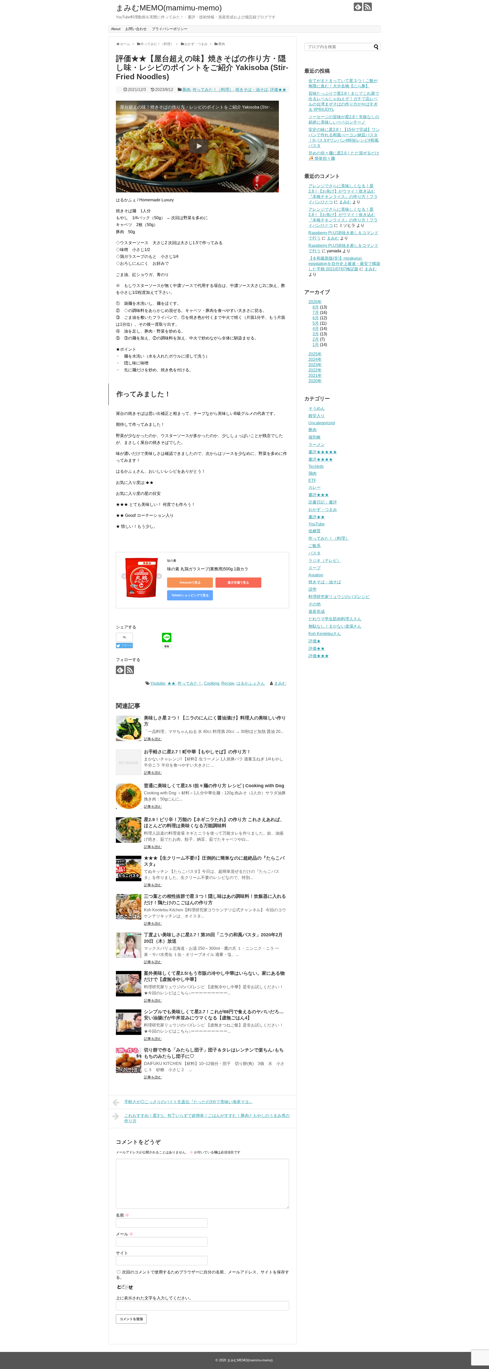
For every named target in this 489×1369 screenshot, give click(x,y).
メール (124, 1234)
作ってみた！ (190, 683)
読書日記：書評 (322, 502)
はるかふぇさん (250, 683)
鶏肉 (312, 473)
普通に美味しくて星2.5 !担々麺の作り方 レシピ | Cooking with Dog (214, 785)
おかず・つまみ (322, 509)
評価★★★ (318, 656)
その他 (314, 604)
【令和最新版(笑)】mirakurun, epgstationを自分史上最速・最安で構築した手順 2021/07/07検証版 (344, 263)
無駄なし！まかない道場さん (334, 626)
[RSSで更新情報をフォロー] (367, 7)
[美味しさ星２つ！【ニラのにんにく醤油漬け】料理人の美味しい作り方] (128, 728)
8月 (316, 307)
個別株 (314, 437)
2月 (316, 339)
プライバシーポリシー (169, 29)
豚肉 (186, 89)
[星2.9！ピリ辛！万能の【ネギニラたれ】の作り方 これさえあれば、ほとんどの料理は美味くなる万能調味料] (128, 830)
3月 (316, 334)
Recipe (227, 683)
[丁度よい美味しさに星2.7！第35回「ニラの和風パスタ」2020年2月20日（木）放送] (128, 945)
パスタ (314, 553)
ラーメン (316, 444)
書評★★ (316, 517)
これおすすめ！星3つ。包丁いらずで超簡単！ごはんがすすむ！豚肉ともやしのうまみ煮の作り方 (207, 1118)
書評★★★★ (320, 459)
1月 (316, 345)
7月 (316, 312)
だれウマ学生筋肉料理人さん (334, 619)
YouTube (316, 524)
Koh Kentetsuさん (324, 633)
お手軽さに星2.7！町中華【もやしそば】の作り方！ (197, 751)
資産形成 (316, 611)
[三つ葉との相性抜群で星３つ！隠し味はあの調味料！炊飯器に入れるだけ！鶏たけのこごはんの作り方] (128, 906)
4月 (316, 328)
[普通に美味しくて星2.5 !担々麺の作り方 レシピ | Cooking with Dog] (128, 796)
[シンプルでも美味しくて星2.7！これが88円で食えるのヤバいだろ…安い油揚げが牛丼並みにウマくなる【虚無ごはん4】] (128, 1022)
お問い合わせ (136, 29)
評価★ (314, 641)
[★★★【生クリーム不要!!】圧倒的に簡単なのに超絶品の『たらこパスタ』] (128, 868)
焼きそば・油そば (251, 89)
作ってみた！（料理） (213, 89)
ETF (312, 480)
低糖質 (314, 531)
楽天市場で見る (238, 582)
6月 (316, 318)
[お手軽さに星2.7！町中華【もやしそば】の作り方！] (128, 762)
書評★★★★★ (322, 452)
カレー (314, 487)
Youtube (157, 683)
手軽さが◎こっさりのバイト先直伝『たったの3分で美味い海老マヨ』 (188, 1102)
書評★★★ (318, 495)
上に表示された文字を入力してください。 (154, 1298)
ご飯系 (314, 546)
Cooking (211, 683)
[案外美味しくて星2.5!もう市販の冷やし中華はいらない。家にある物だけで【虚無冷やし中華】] (128, 983)
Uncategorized (321, 423)
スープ (314, 568)
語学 (312, 589)
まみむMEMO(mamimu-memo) (169, 8)
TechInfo (316, 466)
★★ (171, 683)
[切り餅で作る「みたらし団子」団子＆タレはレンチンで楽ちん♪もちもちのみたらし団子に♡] (128, 1060)
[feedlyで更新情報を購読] (358, 7)
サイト (122, 1253)
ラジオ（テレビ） (324, 560)
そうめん (316, 408)
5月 (316, 323)
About (115, 29)
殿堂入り (316, 416)
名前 (122, 1215)
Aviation (315, 575)
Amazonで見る (190, 582)
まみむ (280, 683)
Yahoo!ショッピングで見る (190, 595)
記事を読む (153, 739)
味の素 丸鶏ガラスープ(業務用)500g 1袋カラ (207, 569)
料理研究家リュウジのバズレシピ (339, 597)
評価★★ (278, 89)
